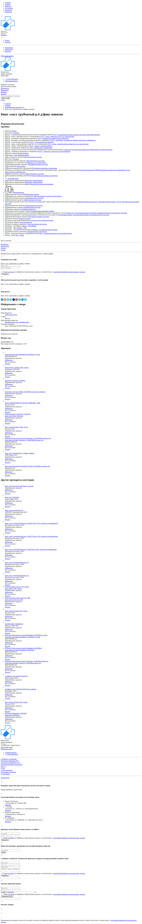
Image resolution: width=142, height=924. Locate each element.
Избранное (9, 49)
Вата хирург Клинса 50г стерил (16, 702)
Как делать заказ (6, 747)
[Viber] (16, 299)
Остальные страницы (8, 772)
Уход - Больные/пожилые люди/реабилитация (55, 233)
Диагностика (21, 166)
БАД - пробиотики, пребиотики (41, 148)
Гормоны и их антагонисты (36, 163)
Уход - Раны (19, 235)
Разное (14, 131)
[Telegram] (11, 299)
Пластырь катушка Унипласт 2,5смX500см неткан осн (24, 440)
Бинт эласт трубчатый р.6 (14, 510)
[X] (13, 299)
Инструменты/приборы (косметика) (45, 176)
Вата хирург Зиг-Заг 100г (14, 600)
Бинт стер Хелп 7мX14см (14, 416)
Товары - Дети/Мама (29, 226)
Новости (8, 6)
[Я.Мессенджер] (8, 299)
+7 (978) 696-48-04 (11, 79)
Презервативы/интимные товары (42, 211)
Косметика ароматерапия (34, 180)
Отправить (5, 274)
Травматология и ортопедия (37, 231)
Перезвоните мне (7, 896)
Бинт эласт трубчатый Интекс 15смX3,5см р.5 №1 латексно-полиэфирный (31, 536)
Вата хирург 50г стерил (13, 588)
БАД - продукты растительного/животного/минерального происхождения (86, 149)
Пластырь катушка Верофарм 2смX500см (19, 650)
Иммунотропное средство (34, 174)
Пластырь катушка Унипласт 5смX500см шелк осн (23, 663)
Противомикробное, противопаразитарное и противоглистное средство (83, 215)
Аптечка (16, 133)
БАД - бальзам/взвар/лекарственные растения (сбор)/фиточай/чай (76, 135)
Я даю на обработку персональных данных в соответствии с (44, 272)
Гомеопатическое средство (35, 161)
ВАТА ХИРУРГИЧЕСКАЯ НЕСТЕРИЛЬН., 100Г (22, 403)
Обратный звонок (7, 56)
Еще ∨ (3, 766)
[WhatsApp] (19, 299)
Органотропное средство (34, 205)
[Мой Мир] (22, 299)
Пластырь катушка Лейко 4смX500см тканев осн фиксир (25, 392)
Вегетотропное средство (33, 157)
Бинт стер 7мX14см (12, 497)
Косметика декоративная (33, 182)
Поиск (7, 40)
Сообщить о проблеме (9, 759)
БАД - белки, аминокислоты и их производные (57, 136)
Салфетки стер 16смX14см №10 (16, 676)
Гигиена (16, 159)
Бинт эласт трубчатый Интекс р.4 (17, 575)
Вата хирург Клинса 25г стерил (16, 611)
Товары (7, 4)
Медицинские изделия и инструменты (48, 196)
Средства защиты (25, 222)
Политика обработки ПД (10, 761)
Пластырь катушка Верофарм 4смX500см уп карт (22, 354)
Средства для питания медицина (41, 220)
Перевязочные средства (13, 107)
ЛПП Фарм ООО (11, 315)
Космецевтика (19, 192)
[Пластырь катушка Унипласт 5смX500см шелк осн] (26, 661)
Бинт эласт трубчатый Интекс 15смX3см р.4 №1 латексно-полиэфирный (31, 549)
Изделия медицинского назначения (44, 168)
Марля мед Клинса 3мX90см (15, 380)
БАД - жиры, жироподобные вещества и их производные (68, 144)
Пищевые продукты (28, 209)
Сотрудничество (6, 770)
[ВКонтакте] (2, 299)
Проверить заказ (6, 749)
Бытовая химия (23, 155)
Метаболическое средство (34, 198)
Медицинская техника (31, 194)
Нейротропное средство (32, 200)
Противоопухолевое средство (38, 217)
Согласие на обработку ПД (10, 763)
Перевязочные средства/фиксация (17, 322)
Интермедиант (13, 178)
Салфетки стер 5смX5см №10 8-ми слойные (20, 689)
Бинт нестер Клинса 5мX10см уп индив (19, 486)
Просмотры (9, 48)
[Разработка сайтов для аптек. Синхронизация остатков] (5, 774)
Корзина (8, 51)
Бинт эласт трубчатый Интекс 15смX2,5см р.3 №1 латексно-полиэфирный (31, 523)
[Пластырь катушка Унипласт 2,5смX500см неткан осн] (28, 438)
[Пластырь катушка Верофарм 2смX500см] (23, 648)
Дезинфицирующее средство (38, 164)
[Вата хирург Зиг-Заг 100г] (17, 598)
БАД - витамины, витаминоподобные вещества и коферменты (73, 140)
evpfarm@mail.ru (11, 752)
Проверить (5, 840)
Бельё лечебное (23, 153)
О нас (3, 768)
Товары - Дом (21, 228)
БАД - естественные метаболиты (42, 142)
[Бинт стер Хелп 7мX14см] (17, 414)
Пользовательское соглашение (11, 764)
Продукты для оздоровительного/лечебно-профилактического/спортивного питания (97, 213)
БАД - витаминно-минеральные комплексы (53, 138)
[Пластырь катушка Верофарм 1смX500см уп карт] (26, 635)
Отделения (9, 8)
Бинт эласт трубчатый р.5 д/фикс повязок (19, 453)
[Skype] (25, 299)
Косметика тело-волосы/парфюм (41, 184)
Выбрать (8, 805)
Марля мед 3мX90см (12, 715)
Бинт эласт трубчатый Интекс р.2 (17, 562)
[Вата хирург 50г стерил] (17, 587)
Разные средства (24, 218)
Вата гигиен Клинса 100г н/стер (16, 427)
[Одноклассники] (5, 299)
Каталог (8, 42)
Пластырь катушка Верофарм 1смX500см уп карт (22, 637)
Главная (8, 2)
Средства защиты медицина (37, 224)
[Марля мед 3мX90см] (16, 713)
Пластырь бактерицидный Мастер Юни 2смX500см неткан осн (27, 466)
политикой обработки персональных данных (69, 272)
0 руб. (3, 100)
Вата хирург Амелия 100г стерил (16, 367)
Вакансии (8, 12)
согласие (11, 272)
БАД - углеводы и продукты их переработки (54, 151)
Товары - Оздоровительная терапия (44, 230)
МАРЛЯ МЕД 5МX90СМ (14, 624)
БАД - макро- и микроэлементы (41, 146)
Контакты (8, 10)
